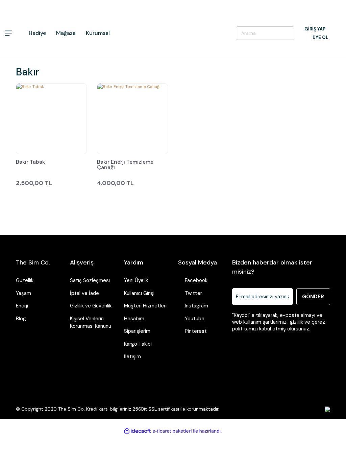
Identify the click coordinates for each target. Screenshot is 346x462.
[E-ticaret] (172, 431)
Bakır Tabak (30, 162)
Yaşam (23, 293)
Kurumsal (98, 33)
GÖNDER (313, 296)
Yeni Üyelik (136, 280)
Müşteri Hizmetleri (145, 305)
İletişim (132, 356)
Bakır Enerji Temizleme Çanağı (125, 164)
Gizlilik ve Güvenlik (91, 305)
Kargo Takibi (138, 344)
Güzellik (24, 280)
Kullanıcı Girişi (139, 293)
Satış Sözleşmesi (90, 280)
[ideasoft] (137, 431)
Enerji (22, 305)
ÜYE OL (320, 37)
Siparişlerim (137, 331)
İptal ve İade (84, 293)
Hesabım (134, 318)
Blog (21, 318)
